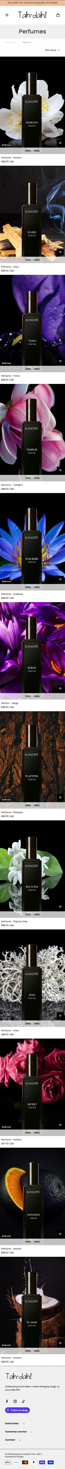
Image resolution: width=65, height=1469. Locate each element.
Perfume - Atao (10, 1030)
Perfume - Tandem (12, 485)
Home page (10, 42)
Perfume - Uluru (10, 267)
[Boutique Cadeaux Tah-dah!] (32, 15)
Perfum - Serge (9, 703)
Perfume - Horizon (11, 158)
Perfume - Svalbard (12, 594)
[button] (7, 15)
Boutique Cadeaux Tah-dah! (26, 1454)
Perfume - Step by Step (14, 921)
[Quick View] (60, 142)
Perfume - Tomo (10, 376)
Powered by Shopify (14, 1456)
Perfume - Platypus (12, 812)
